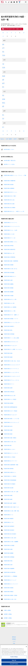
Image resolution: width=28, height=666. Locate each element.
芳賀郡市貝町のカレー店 (9, 253)
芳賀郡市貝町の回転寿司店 (9, 249)
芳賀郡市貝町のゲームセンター (10, 345)
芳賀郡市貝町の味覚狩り (9, 326)
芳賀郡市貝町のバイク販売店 (10, 476)
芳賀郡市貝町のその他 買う (10, 441)
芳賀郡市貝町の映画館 (8, 287)
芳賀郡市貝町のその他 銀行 (10, 537)
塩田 (3, 79)
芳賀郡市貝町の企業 (8, 564)
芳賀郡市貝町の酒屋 (8, 430)
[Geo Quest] (19, 2)
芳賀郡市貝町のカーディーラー (10, 460)
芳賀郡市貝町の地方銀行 (9, 530)
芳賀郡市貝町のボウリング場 (10, 299)
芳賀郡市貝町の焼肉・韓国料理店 (11, 260)
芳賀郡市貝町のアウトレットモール (11, 380)
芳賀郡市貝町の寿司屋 (8, 245)
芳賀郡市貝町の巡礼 (8, 330)
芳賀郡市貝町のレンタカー (9, 449)
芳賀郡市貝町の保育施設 (9, 556)
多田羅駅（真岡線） (8, 618)
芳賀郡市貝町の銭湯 (8, 357)
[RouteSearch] (8, 2)
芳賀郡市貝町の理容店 (8, 591)
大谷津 (3, 55)
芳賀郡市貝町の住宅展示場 (9, 572)
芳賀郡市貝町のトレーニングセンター (12, 322)
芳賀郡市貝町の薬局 (8, 387)
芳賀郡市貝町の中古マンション (10, 192)
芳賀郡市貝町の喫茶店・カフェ (10, 241)
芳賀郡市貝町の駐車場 (8, 468)
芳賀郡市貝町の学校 (8, 560)
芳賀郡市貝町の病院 (8, 495)
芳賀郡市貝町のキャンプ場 (9, 310)
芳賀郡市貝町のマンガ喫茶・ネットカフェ (13, 349)
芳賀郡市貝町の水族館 (8, 295)
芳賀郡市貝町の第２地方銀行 (10, 533)
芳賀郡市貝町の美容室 (8, 587)
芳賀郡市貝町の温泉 (8, 353)
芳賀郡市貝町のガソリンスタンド (11, 453)
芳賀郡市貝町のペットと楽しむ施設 (11, 337)
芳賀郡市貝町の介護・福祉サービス (11, 506)
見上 (3, 127)
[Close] (26, 646)
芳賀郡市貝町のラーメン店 (9, 237)
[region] (14, 655)
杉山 (3, 87)
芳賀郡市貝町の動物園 (8, 291)
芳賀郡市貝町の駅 (7, 445)
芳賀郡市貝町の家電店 (8, 403)
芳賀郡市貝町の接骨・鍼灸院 (10, 503)
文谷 (3, 118)
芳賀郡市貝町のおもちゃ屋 (9, 395)
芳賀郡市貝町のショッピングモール (11, 372)
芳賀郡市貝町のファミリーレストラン (12, 226)
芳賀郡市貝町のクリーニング (10, 580)
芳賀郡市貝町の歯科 (8, 499)
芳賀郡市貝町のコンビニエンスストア (12, 364)
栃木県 (15, 138)
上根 (3, 64)
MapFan (2, 138)
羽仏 (3, 115)
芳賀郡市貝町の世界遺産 (9, 334)
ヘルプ (14, 641)
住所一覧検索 (9, 138)
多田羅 (3, 99)
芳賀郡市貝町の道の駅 (8, 487)
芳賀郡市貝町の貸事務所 (9, 188)
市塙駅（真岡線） (7, 610)
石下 (3, 48)
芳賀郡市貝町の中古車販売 (9, 483)
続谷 (3, 106)
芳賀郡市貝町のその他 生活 (10, 599)
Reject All (14, 660)
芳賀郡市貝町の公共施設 (9, 545)
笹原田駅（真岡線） (8, 614)
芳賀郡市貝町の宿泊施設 (9, 272)
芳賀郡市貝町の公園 (8, 280)
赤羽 (3, 44)
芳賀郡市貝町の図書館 (8, 553)
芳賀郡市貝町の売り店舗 (9, 203)
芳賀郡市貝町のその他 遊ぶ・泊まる (12, 360)
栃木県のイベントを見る (9, 164)
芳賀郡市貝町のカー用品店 (9, 457)
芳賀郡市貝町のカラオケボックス (11, 341)
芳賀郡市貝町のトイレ (8, 514)
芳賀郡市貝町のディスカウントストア (12, 376)
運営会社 (14, 637)
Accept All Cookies (14, 663)
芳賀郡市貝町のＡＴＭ (8, 522)
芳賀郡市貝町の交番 (8, 549)
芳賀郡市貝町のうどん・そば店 (10, 230)
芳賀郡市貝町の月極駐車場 (9, 180)
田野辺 (3, 103)
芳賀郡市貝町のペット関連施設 (10, 576)
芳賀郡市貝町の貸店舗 (8, 184)
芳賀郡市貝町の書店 (8, 433)
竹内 (3, 95)
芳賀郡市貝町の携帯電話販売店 (10, 407)
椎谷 (3, 83)
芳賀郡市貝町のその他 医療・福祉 (11, 510)
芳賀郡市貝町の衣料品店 (9, 391)
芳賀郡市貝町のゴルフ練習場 (10, 307)
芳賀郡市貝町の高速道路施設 (10, 480)
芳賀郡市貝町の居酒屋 (8, 264)
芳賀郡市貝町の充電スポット (10, 472)
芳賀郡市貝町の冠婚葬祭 (9, 568)
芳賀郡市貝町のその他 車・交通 (11, 491)
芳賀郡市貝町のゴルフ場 (9, 303)
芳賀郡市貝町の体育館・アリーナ (11, 318)
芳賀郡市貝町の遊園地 (8, 284)
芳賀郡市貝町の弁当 (8, 426)
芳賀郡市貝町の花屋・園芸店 (10, 437)
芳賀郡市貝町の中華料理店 (9, 257)
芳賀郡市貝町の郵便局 (8, 518)
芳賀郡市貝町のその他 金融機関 (11, 541)
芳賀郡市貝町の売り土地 (9, 199)
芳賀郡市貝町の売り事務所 (9, 207)
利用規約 (14, 639)
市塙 (3, 52)
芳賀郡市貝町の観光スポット (10, 276)
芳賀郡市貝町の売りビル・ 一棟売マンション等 (14, 211)
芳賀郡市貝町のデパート (9, 383)
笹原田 (3, 76)
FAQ (14, 643)
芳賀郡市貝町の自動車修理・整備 (11, 464)
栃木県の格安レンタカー (9, 149)
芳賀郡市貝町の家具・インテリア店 (11, 418)
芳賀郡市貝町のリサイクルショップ (11, 422)
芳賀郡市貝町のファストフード (10, 222)
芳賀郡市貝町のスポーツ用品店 (10, 410)
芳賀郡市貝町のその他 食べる (10, 268)
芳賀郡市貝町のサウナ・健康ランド (11, 314)
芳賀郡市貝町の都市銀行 (9, 526)
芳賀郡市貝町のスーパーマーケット (11, 368)
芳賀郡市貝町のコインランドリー (11, 583)
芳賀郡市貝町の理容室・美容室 (10, 595)
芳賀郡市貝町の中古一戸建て (10, 196)
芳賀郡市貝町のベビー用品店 (10, 399)
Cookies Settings (14, 656)
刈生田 (3, 67)
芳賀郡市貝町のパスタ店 (9, 234)
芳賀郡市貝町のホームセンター (10, 414)
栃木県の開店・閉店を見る (9, 160)
